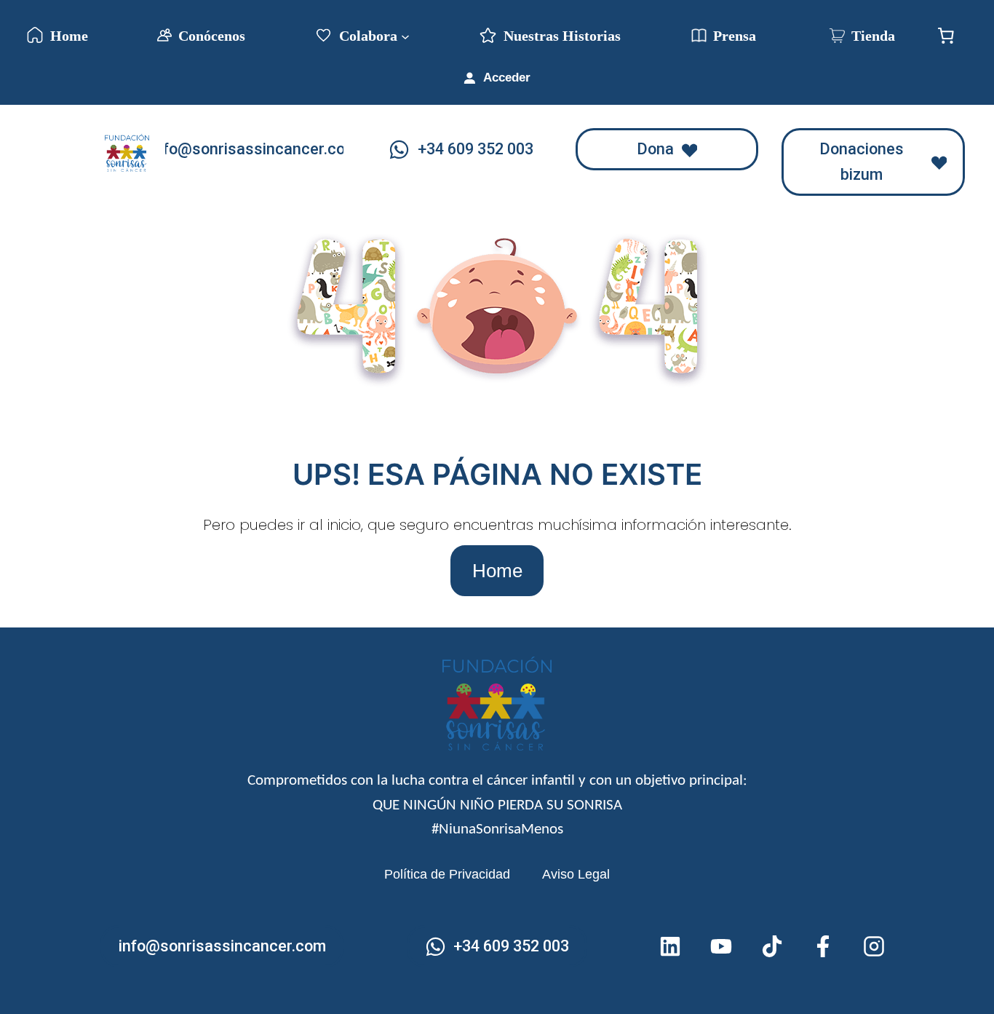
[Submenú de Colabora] (405, 35)
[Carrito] (946, 35)
